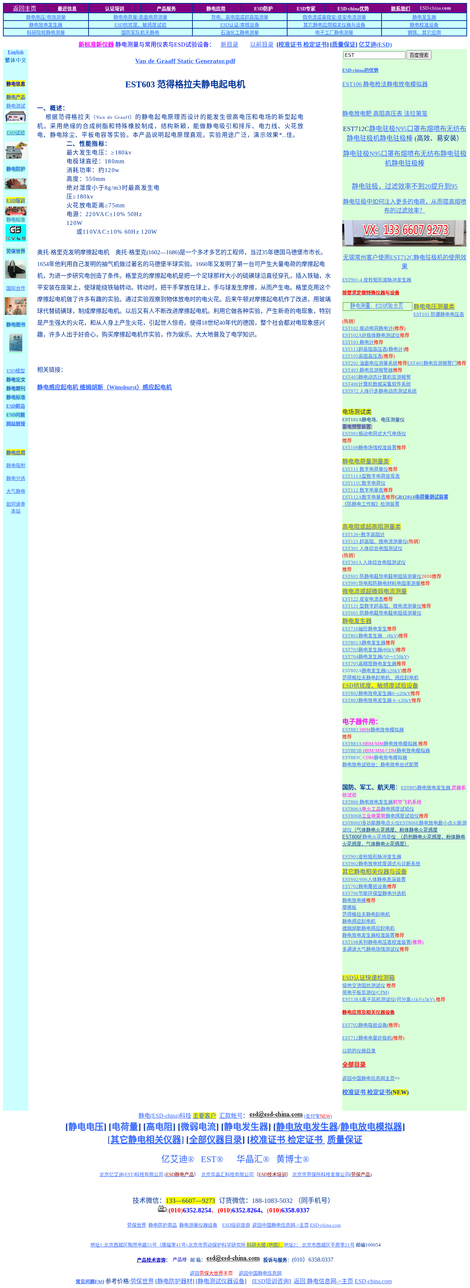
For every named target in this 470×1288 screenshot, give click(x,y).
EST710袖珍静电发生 (364, 629)
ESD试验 (16, 132)
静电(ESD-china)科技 (164, 1116)
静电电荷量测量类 (365, 461)
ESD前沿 (15, 406)
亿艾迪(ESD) (375, 44)
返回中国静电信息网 (260, 1273)
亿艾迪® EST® (192, 1159)
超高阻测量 (256, 17)
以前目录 (262, 44)
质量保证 (343, 44)
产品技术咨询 (151, 1260)
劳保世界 (136, 1225)
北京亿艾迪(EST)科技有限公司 (131, 1174)
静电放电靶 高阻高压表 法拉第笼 (384, 113)
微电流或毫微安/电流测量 (334, 17)
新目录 (229, 44)
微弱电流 (198, 1127)
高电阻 (159, 1127)
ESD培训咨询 (236, 1225)
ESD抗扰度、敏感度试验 (140, 25)
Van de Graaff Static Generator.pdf (185, 61)
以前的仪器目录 (359, 1051)
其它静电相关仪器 (146, 1140)
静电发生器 (424, 17)
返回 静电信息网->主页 (323, 1281)
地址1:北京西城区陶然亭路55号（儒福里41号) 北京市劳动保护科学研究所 (186, 1245)
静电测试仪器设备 (221, 1281)
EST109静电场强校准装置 (369, 447)
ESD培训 (15, 200)
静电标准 (15, 219)
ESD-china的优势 (360, 70)
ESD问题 (15, 415)
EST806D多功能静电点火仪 (371, 823)
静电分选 (15, 478)
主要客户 (204, 1116)
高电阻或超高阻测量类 (371, 527)
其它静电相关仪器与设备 (374, 872)
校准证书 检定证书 (302, 44)
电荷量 (125, 1127)
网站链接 (15, 423)
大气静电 (15, 491)
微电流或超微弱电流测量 (374, 591)
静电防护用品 (162, 1225)
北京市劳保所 (306, 1174)
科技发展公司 (335, 1174)
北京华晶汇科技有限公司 (227, 1174)
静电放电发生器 (45, 25)
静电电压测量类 (434, 306)
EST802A (352, 670)
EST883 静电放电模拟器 (373, 729)
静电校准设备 (424, 25)
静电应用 (15, 452)
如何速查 (15, 504)
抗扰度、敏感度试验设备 (386, 686)
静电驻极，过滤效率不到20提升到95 (405, 186)
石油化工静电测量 (240, 32)
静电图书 (15, 324)
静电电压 (86, 1127)
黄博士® (292, 1159)
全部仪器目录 (215, 1140)
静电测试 (15, 106)
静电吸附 (15, 465)
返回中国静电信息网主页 (368, 1078)
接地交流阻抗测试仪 (363, 985)
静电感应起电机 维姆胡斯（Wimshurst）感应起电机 (104, 387)
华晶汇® (254, 1159)
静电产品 (15, 97)
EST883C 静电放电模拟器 (374, 757)
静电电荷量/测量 (140, 17)
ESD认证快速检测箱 (368, 978)
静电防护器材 (174, 1281)
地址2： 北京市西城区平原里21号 (319, 1245)
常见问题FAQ (90, 1281)
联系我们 (400, 8)
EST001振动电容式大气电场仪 (374, 433)
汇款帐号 (231, 1116)
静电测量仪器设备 (198, 1225)
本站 (16, 511)
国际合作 (15, 288)
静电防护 (15, 169)
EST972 (379, 391)
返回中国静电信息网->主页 (280, 1225)
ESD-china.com (325, 1225)
